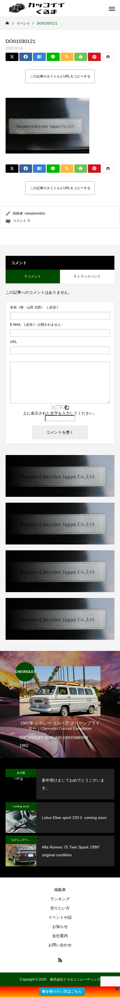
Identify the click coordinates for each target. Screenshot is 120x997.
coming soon (21, 806)
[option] (60, 705)
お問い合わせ (60, 945)
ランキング (60, 899)
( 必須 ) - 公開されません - (36, 324)
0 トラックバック (87, 276)
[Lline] (53, 57)
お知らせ (60, 926)
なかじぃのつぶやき (23, 839)
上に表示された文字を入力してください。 (60, 413)
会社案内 (60, 935)
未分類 (21, 772)
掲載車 (60, 889)
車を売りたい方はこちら (62, 991)
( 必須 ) (34, 307)
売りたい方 (60, 908)
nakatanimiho (35, 213)
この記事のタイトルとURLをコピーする (60, 76)
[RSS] (60, 960)
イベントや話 (60, 917)
